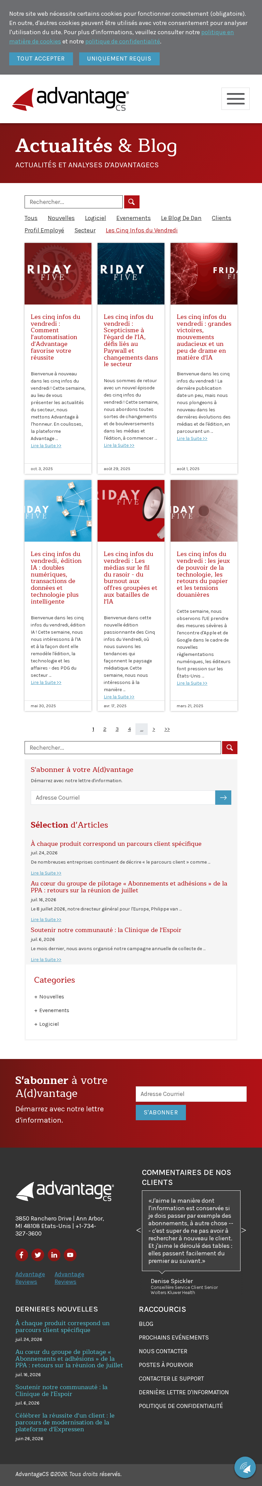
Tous (31, 218)
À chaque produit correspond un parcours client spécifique (116, 844)
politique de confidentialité (122, 41)
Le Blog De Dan (181, 218)
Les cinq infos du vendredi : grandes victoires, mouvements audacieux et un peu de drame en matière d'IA (204, 337)
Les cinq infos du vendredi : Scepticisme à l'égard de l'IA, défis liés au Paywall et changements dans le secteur (131, 341)
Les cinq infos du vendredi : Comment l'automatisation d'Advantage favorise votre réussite (55, 337)
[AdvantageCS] (65, 1191)
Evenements (133, 218)
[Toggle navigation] (235, 99)
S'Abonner (227, 797)
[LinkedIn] (54, 1255)
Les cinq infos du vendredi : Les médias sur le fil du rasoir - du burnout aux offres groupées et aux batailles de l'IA (130, 578)
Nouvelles (61, 218)
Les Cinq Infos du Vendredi (142, 230)
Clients (221, 218)
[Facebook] (21, 1255)
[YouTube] (70, 1255)
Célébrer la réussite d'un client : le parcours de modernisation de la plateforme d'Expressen (65, 1422)
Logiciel (95, 218)
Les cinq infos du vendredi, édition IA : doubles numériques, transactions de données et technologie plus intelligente (56, 578)
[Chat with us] (245, 1467)
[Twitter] (37, 1255)
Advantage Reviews (30, 1277)
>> (167, 729)
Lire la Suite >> (46, 446)
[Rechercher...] (132, 201)
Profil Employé (44, 230)
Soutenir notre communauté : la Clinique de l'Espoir (106, 930)
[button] (139, 1242)
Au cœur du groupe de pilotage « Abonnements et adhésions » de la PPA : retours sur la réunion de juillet (129, 886)
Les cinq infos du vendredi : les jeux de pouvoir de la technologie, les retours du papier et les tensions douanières (203, 574)
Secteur (85, 230)
